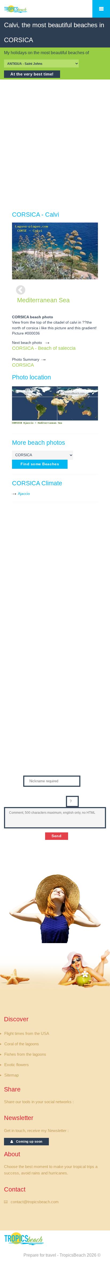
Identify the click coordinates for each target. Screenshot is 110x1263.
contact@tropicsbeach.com (35, 1202)
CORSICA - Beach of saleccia (44, 348)
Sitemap (11, 1075)
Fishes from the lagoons (25, 1054)
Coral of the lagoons (21, 1044)
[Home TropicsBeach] (25, 12)
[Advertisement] (55, 145)
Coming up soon (27, 1141)
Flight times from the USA (26, 1033)
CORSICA (23, 365)
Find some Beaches (40, 464)
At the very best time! (32, 74)
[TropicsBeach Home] (25, 1239)
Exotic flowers (16, 1065)
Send (56, 836)
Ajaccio (24, 494)
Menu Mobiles (101, 9)
